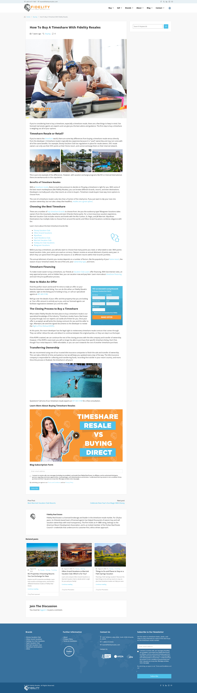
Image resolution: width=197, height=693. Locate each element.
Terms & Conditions (70, 641)
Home (28, 17)
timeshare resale (41, 187)
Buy (110, 8)
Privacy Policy (69, 482)
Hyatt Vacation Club (33, 643)
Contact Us (103, 649)
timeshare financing (114, 274)
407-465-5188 (42, 294)
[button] (76, 435)
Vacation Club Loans (81, 272)
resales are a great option (83, 201)
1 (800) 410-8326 (107, 642)
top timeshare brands (56, 211)
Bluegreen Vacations (42, 245)
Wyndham (38, 235)
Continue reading (33, 589)
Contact (159, 8)
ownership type (80, 262)
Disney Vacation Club (42, 230)
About (138, 8)
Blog (148, 8)
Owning (48, 570)
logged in (43, 610)
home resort (114, 259)
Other (28, 649)
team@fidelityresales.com (111, 645)
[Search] (166, 26)
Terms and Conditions (54, 482)
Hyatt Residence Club (42, 238)
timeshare (49, 138)
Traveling (54, 570)
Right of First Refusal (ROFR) (43, 326)
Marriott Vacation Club (42, 240)
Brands (128, 8)
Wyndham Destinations (34, 647)
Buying (35, 17)
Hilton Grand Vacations (43, 233)
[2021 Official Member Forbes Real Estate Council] (69, 651)
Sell (118, 8)
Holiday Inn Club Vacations (44, 243)
